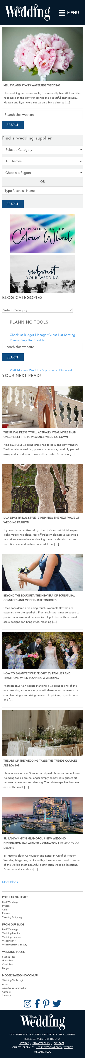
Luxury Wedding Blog (49, 1047)
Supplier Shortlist (33, 340)
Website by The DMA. (49, 1039)
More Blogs (10, 882)
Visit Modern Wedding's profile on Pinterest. (41, 370)
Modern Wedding (42, 1022)
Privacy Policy (41, 1043)
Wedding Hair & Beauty (14, 944)
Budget (6, 968)
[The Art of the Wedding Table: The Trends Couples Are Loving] (42, 734)
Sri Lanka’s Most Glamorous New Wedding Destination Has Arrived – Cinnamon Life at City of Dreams (41, 843)
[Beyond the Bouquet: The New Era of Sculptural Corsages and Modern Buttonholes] (42, 573)
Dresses (6, 905)
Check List (7, 964)
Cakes (5, 909)
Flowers (6, 913)
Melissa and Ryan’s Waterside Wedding (31, 85)
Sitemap (6, 995)
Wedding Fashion (11, 933)
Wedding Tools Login (13, 980)
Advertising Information (14, 988)
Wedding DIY (9, 940)
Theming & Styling (12, 917)
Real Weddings (10, 902)
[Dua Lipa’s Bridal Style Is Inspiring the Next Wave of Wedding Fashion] (42, 489)
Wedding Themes (11, 937)
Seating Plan (8, 956)
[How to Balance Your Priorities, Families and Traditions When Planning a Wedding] (42, 651)
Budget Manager (36, 335)
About (5, 984)
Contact (6, 991)
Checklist (16, 335)
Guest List (55, 335)
